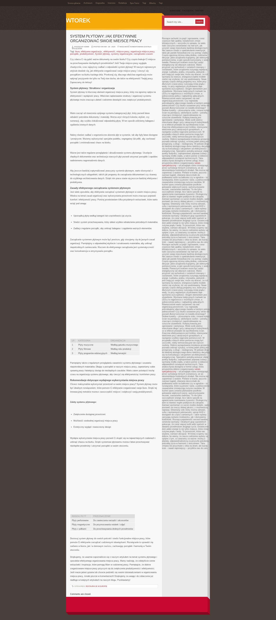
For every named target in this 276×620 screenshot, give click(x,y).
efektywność (109, 51)
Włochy (152, 3)
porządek (74, 54)
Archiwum (88, 3)
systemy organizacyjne (121, 54)
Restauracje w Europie (96, 586)
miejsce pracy (122, 51)
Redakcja (123, 3)
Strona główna (74, 3)
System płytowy (102, 54)
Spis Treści (134, 3)
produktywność (87, 54)
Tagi (144, 3)
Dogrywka (100, 3)
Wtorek (78, 21)
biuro (77, 51)
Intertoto (111, 3)
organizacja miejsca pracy (142, 51)
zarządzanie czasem (143, 54)
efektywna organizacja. (91, 51)
